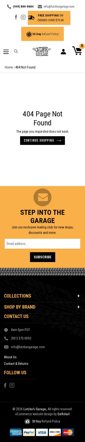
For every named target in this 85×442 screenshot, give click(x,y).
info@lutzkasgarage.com (59, 6)
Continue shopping (39, 140)
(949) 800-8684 (23, 6)
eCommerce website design (34, 414)
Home (9, 67)
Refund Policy (50, 34)
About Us (10, 357)
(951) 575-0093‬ (21, 338)
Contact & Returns (16, 364)
